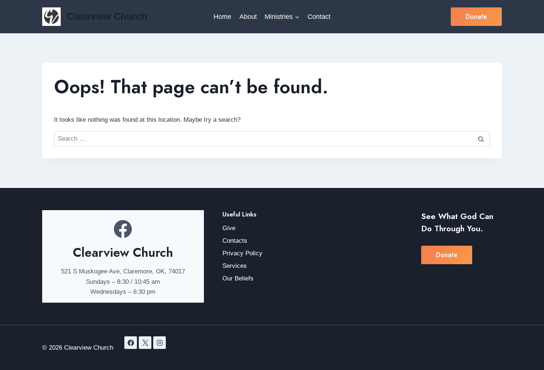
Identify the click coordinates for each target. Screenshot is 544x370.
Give (228, 228)
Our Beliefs (237, 278)
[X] (145, 342)
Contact (319, 16)
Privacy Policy (242, 253)
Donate (476, 16)
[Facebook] (130, 342)
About (248, 16)
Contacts (234, 240)
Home (222, 16)
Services (234, 265)
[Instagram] (159, 342)
